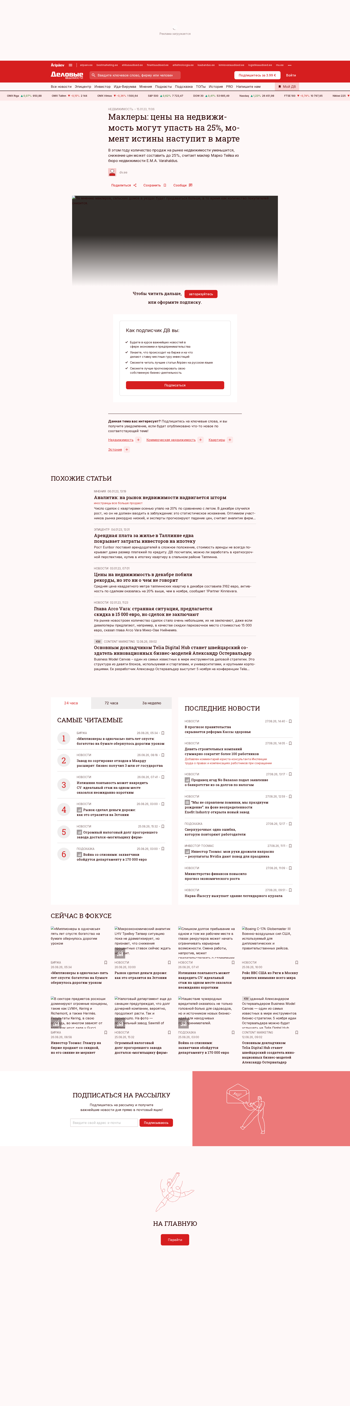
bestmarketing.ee (107, 65)
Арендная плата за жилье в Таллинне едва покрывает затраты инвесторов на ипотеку (145, 538)
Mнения (100, 491)
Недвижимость (120, 440)
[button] (104, 1123)
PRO (229, 87)
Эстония (115, 450)
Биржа (82, 733)
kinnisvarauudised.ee (231, 65)
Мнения (145, 87)
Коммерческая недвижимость (171, 440)
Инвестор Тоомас (199, 845)
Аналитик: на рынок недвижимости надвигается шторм (160, 497)
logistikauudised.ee (260, 65)
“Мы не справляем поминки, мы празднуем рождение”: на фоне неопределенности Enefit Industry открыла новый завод (226, 807)
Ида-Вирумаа (125, 87)
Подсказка (184, 87)
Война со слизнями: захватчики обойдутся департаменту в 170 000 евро (203, 1048)
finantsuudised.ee (158, 65)
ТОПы (201, 87)
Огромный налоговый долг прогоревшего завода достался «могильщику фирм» (141, 1048)
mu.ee (280, 65)
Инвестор (102, 87)
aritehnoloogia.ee (183, 65)
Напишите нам (248, 87)
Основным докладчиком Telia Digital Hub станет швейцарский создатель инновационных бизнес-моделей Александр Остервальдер (173, 650)
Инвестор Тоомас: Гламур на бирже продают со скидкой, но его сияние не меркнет (76, 1048)
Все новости (61, 87)
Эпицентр (83, 87)
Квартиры (217, 440)
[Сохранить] (162, 733)
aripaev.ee (86, 65)
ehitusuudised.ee (132, 65)
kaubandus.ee (206, 65)
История (216, 87)
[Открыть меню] (70, 65)
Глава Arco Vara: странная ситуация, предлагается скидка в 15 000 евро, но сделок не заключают (153, 611)
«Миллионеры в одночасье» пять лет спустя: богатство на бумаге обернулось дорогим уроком (79, 978)
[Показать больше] (289, 65)
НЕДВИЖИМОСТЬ (120, 109)
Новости (101, 568)
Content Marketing (119, 641)
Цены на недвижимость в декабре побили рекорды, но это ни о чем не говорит (143, 577)
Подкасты (163, 87)
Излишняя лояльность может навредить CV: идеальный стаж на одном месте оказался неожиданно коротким (112, 788)
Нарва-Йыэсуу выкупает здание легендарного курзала (234, 896)
